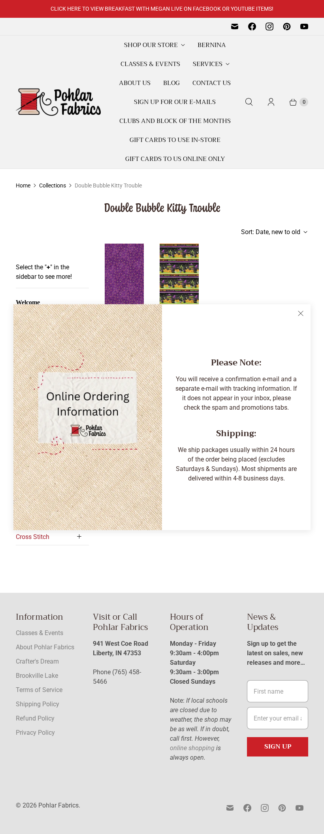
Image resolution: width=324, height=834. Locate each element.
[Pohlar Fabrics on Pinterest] (287, 26)
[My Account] (271, 102)
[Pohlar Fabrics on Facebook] (252, 26)
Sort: (270, 232)
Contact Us (211, 83)
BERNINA (212, 45)
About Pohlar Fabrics (45, 647)
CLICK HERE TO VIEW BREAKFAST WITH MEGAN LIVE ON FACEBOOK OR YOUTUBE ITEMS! (162, 9)
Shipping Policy (37, 704)
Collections (52, 185)
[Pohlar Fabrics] (58, 102)
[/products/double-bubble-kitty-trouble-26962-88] (124, 283)
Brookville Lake (37, 675)
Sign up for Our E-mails (175, 102)
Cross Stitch (32, 537)
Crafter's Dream (37, 661)
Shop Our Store (151, 45)
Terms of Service (39, 690)
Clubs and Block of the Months (175, 121)
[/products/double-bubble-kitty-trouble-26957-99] (179, 283)
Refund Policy (35, 718)
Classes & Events (150, 64)
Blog (171, 83)
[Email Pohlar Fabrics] (234, 26)
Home (23, 185)
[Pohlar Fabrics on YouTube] (304, 26)
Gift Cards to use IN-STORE (175, 140)
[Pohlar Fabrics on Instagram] (269, 26)
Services (207, 64)
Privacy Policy (35, 732)
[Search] (249, 102)
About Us (135, 83)
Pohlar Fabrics (58, 805)
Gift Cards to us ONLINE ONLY (175, 159)
